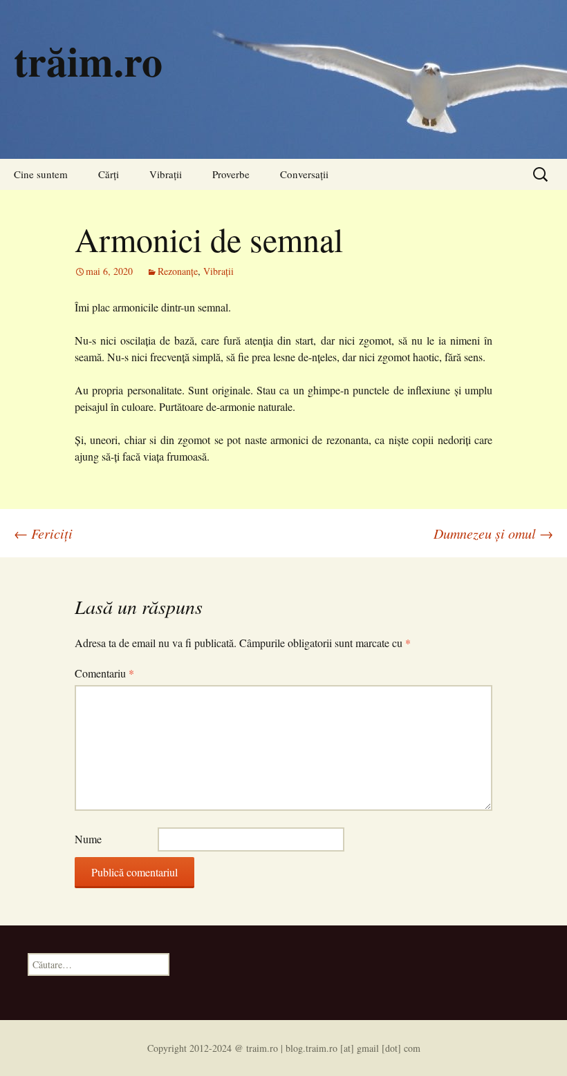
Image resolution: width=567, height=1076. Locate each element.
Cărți (108, 174)
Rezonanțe (178, 271)
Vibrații (165, 174)
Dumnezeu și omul (493, 533)
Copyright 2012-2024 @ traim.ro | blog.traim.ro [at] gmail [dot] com (283, 1048)
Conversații (304, 174)
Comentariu (104, 673)
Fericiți (43, 533)
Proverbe (231, 174)
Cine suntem (41, 174)
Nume (88, 839)
